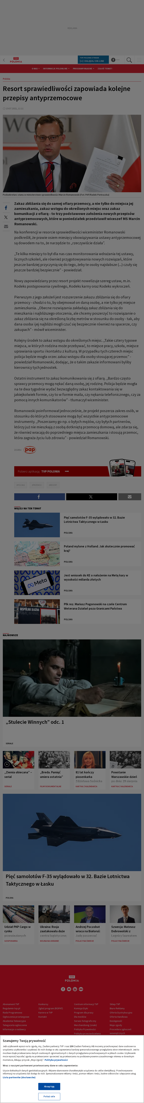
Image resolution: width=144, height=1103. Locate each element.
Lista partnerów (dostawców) (19, 1077)
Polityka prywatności (56, 1059)
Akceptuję (49, 1086)
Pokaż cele (49, 1096)
